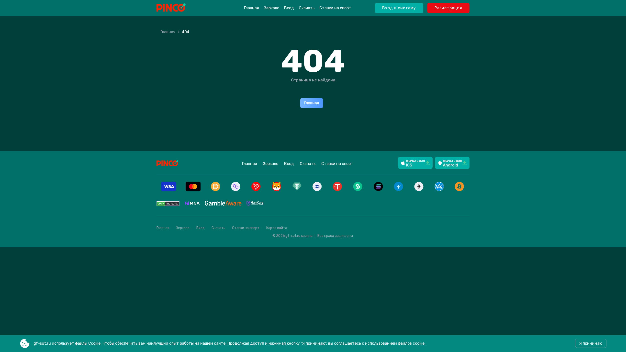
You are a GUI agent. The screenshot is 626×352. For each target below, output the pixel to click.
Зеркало (271, 8)
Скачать (306, 8)
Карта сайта (276, 228)
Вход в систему (399, 8)
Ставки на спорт (335, 8)
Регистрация (448, 8)
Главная (251, 8)
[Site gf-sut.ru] (183, 8)
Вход (289, 8)
